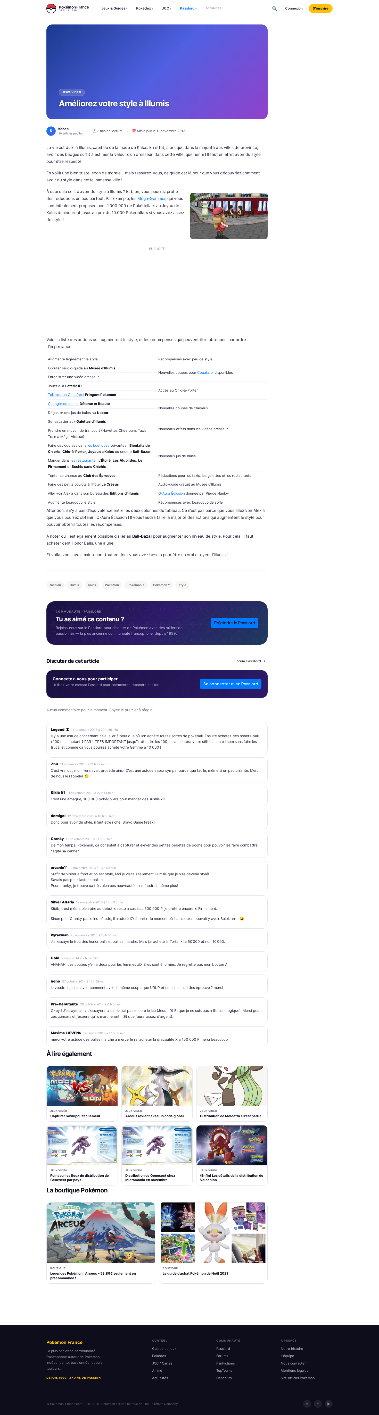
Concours (224, 1378)
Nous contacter (293, 1363)
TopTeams (224, 1370)
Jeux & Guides (114, 8)
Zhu (54, 764)
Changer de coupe (63, 404)
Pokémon (112, 585)
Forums (222, 1356)
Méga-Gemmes (151, 198)
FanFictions (225, 1363)
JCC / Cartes (162, 1363)
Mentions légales (294, 1370)
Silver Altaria (62, 902)
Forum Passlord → (250, 661)
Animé (157, 1370)
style (182, 585)
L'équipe (287, 1356)
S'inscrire (320, 8)
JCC (166, 8)
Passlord (188, 8)
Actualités (213, 8)
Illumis (74, 585)
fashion (55, 585)
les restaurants (83, 460)
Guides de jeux (164, 1348)
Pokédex (144, 8)
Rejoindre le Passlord (234, 622)
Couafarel (205, 372)
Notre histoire (292, 1348)
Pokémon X (136, 585)
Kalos (92, 585)
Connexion (294, 8)
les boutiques (98, 445)
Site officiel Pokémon (298, 1378)
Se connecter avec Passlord (230, 684)
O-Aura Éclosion (171, 493)
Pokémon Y (161, 585)
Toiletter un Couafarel (66, 395)
